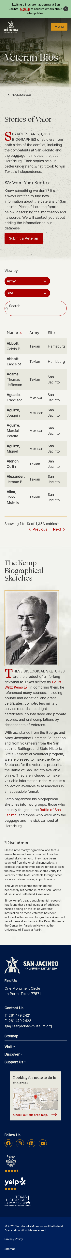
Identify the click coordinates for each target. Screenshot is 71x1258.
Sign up (25, 9)
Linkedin (31, 1143)
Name (12, 332)
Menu (59, 26)
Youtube (42, 1143)
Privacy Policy (14, 1239)
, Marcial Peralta (13, 430)
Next (57, 529)
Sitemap (10, 1248)
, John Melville (13, 497)
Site (51, 332)
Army (34, 332)
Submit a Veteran (23, 238)
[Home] (11, 26)
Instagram (20, 1143)
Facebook (8, 1143)
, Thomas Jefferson (14, 379)
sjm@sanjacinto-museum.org (28, 1026)
